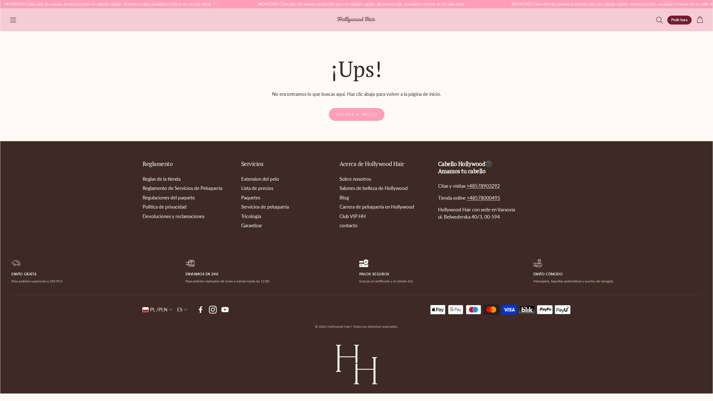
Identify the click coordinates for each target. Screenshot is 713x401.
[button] (13, 20)
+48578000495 (483, 198)
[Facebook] (200, 310)
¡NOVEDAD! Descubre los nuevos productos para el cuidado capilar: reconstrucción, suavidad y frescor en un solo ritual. (352, 4)
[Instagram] (213, 310)
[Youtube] (225, 310)
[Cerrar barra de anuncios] (707, 4)
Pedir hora (679, 20)
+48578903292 (483, 186)
